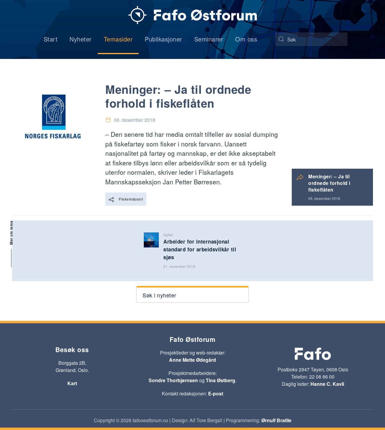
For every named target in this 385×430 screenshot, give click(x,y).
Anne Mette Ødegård (192, 359)
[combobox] (311, 39)
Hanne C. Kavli (327, 383)
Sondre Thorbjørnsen (173, 380)
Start (51, 39)
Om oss (246, 39)
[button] (192, 294)
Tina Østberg (220, 380)
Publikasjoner (163, 39)
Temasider (118, 39)
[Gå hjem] (192, 15)
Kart (72, 383)
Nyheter (80, 39)
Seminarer (208, 39)
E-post (215, 393)
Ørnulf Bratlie (276, 420)
